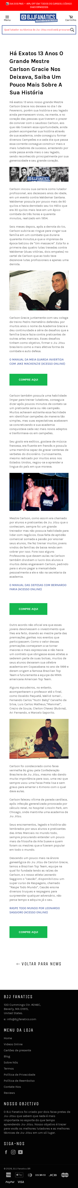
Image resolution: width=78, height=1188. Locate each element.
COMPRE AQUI (28, 379)
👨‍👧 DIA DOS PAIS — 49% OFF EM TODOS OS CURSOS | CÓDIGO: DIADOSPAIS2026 (39, 5)
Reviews (9, 1093)
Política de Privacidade (19, 1074)
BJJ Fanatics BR (21, 1168)
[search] (39, 29)
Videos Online (13, 1044)
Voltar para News (41, 963)
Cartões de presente (17, 1050)
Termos (9, 1068)
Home (8, 1038)
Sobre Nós (11, 1062)
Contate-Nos (12, 1087)
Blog (7, 1056)
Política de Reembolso (19, 1080)
